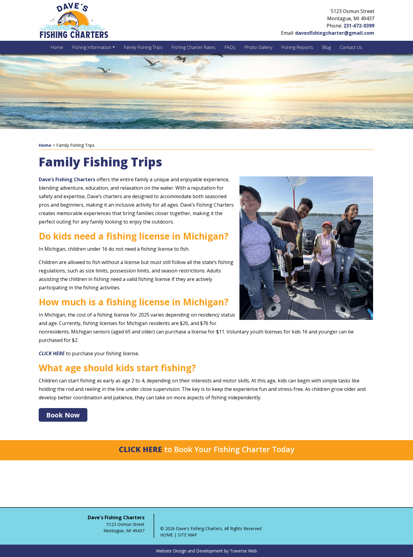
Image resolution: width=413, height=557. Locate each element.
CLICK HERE (140, 449)
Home (45, 145)
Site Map (187, 535)
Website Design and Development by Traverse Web (206, 551)
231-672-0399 (358, 25)
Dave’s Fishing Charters (67, 179)
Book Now (63, 414)
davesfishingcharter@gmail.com (334, 33)
